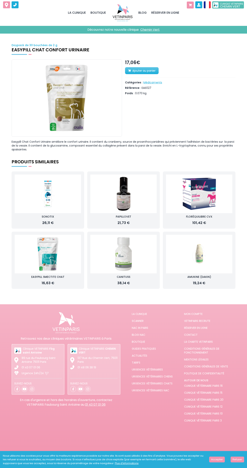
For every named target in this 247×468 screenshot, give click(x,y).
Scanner (138, 321)
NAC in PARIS (140, 328)
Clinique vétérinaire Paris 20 (203, 400)
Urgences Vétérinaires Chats (152, 383)
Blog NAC (138, 335)
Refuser (237, 459)
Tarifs (136, 363)
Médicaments (152, 82)
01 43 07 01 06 (31, 367)
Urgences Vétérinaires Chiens (152, 376)
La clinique (139, 314)
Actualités (139, 356)
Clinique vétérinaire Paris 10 (203, 413)
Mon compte (193, 314)
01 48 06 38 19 (87, 367)
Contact (191, 335)
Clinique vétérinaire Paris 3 (203, 420)
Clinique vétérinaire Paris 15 (203, 393)
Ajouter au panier (144, 71)
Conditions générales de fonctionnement (201, 350)
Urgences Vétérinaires (147, 369)
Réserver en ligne (196, 328)
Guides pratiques (144, 349)
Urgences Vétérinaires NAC (150, 390)
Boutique (138, 342)
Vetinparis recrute (197, 321)
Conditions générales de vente (206, 366)
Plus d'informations (127, 463)
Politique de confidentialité (204, 373)
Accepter (217, 459)
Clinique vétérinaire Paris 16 (203, 386)
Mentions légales (196, 359)
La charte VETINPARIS (198, 342)
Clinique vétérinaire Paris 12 (203, 407)
